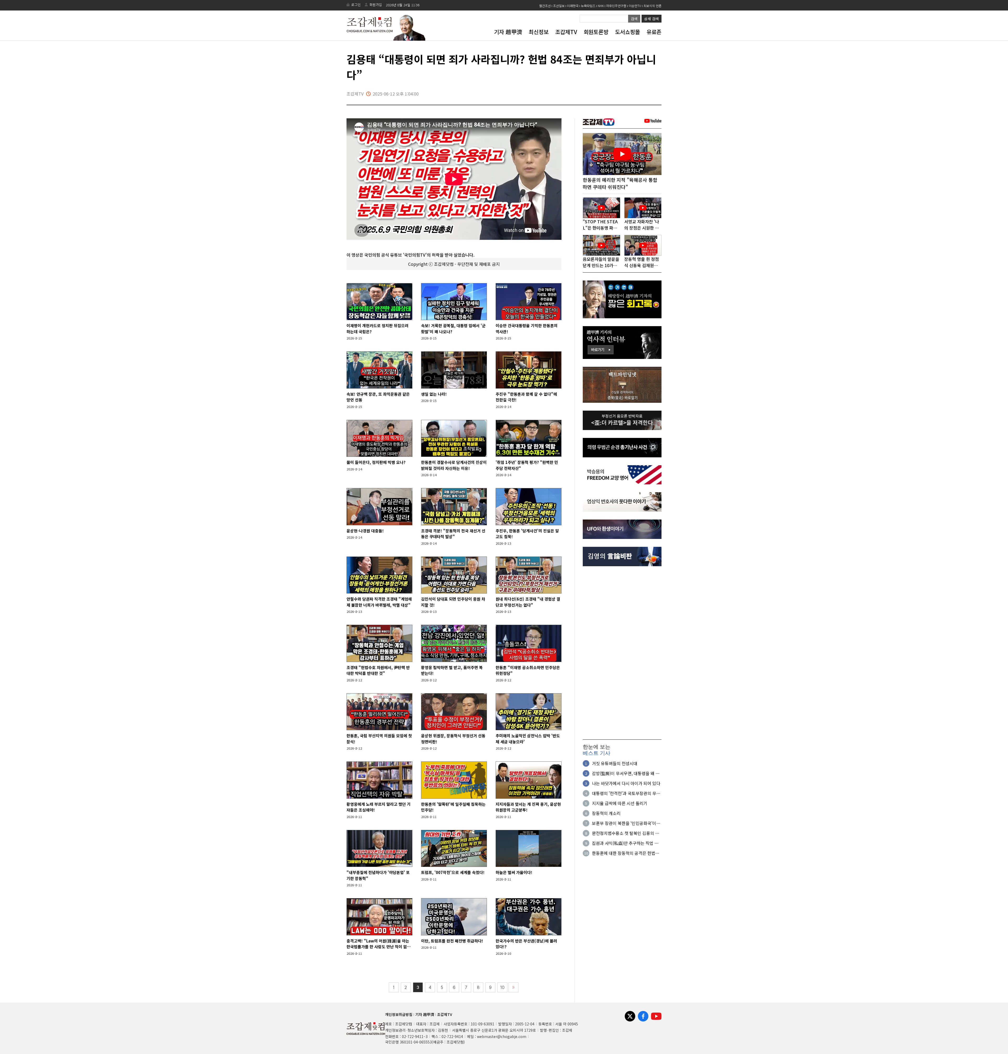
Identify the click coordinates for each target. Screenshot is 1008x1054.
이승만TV (635, 5)
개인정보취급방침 (398, 1014)
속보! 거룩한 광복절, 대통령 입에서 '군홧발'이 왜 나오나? (453, 328)
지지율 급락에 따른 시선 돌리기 (619, 803)
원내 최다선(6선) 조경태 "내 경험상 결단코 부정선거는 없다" (528, 602)
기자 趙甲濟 (508, 32)
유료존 (654, 32)
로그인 (356, 4)
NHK (601, 5)
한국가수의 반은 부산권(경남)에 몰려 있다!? (526, 944)
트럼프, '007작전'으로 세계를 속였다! (453, 872)
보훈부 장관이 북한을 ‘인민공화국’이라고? (626, 823)
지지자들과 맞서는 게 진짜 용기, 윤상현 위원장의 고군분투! (528, 807)
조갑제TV (566, 32)
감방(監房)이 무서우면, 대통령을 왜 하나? (625, 773)
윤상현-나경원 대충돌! (365, 530)
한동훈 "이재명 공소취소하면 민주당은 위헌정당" (528, 670)
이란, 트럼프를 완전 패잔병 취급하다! (452, 941)
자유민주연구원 (616, 5)
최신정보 (539, 32)
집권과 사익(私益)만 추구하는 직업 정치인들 (625, 843)
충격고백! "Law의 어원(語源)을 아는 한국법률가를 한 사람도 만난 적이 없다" (377, 944)
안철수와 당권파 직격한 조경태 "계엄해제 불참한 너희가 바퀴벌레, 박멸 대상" (379, 602)
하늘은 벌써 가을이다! (514, 872)
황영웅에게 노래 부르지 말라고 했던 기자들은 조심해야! (378, 807)
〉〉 (513, 987)
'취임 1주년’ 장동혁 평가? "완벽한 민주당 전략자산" (527, 465)
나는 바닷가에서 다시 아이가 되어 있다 (626, 783)
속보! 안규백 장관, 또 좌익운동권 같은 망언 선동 (378, 397)
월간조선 (545, 5)
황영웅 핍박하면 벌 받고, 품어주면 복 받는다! (452, 670)
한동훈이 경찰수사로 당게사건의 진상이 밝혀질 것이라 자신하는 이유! (454, 465)
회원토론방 (596, 32)
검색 (634, 18)
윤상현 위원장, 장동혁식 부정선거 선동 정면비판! (453, 738)
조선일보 (559, 5)
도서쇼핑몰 (627, 32)
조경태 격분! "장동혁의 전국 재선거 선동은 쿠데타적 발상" (453, 533)
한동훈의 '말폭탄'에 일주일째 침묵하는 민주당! (453, 807)
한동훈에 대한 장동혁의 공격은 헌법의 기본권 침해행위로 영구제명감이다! (625, 853)
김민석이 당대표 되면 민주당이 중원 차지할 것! (453, 602)
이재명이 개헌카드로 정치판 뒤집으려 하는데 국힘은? (377, 328)
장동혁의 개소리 (606, 813)
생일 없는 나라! (434, 394)
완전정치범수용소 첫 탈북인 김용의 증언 (625, 833)
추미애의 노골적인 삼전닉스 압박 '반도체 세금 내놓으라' (528, 738)
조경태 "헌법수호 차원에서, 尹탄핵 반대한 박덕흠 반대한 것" (378, 670)
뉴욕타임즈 (588, 5)
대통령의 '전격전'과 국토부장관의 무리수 (626, 793)
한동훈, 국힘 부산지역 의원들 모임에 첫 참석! (379, 738)
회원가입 (375, 4)
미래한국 (573, 5)
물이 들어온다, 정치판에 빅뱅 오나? (376, 462)
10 (502, 987)
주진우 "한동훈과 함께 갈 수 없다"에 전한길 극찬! (526, 397)
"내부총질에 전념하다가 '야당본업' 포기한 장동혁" (378, 875)
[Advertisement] (622, 653)
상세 (651, 18)
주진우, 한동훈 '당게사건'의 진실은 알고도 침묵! (527, 533)
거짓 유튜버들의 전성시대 (614, 763)
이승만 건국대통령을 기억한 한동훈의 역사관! (527, 328)
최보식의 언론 (652, 5)
